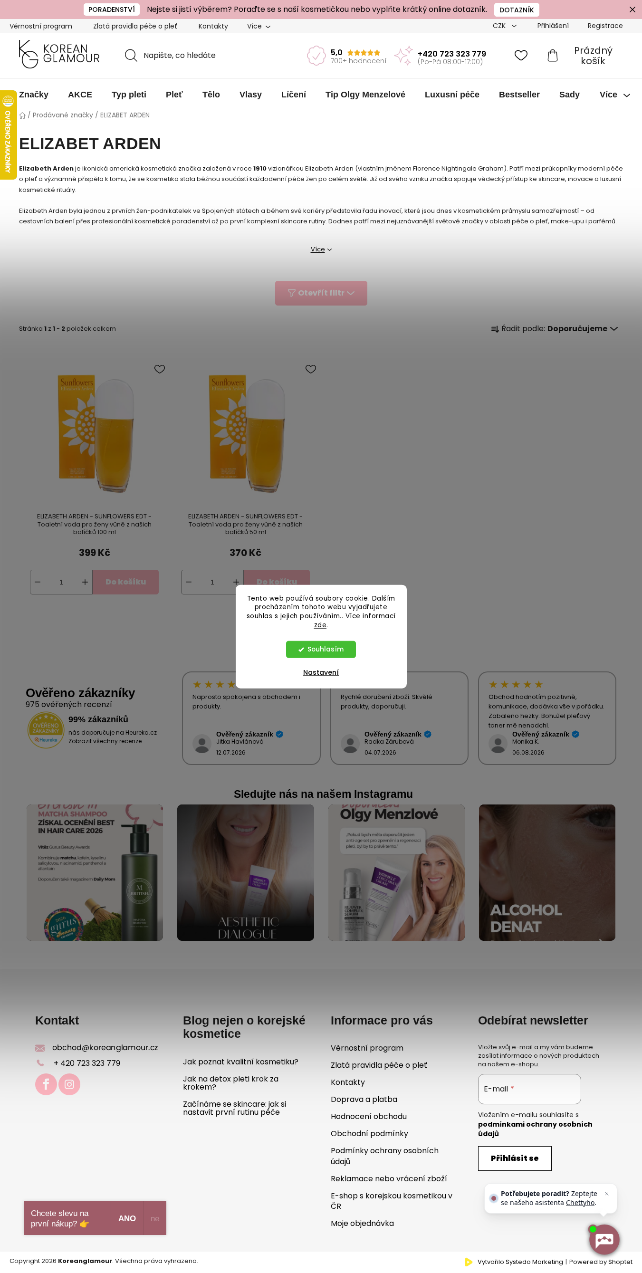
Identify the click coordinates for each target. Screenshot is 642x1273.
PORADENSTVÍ (111, 9)
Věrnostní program (41, 26)
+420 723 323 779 (452, 53)
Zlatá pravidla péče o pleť (135, 26)
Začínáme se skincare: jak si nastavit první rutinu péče (234, 1108)
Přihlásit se (515, 1158)
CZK (500, 25)
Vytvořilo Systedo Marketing (520, 1262)
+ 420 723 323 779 (87, 1063)
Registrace (605, 25)
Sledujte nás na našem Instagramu (323, 794)
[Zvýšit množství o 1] (85, 582)
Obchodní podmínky (369, 1133)
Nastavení (321, 672)
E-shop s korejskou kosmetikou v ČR (391, 1201)
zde (320, 625)
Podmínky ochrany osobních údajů (385, 1156)
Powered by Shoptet (600, 1262)
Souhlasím (325, 649)
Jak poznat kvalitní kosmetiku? (240, 1062)
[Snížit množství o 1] (37, 582)
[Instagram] (69, 1084)
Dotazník (516, 10)
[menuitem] (34, 94)
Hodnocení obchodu (369, 1116)
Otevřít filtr (321, 292)
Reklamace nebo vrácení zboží (389, 1178)
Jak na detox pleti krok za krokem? (230, 1083)
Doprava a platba (364, 1099)
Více (318, 249)
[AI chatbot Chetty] (604, 1240)
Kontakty (213, 26)
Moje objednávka (362, 1223)
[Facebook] (46, 1084)
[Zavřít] (607, 1193)
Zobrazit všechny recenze (105, 741)
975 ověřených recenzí (69, 704)
